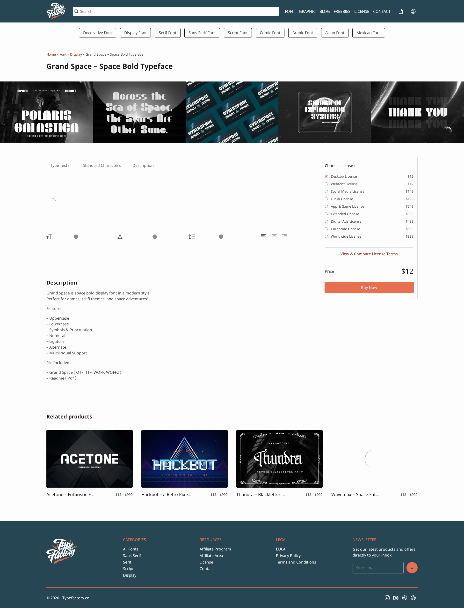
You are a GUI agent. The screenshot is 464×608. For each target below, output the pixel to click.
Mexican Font (368, 32)
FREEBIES (342, 11)
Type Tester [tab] (60, 165)
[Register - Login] (413, 11)
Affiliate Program (215, 549)
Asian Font (334, 32)
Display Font (135, 32)
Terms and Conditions (296, 562)
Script (128, 568)
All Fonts (130, 549)
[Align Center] (275, 237)
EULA (280, 549)
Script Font (238, 32)
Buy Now (369, 287)
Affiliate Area (211, 555)
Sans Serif (132, 555)
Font (62, 54)
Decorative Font (97, 32)
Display (76, 54)
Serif (127, 562)
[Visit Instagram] (387, 597)
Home (51, 54)
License (206, 562)
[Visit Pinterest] (413, 597)
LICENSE (361, 11)
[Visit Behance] (396, 597)
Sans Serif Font (202, 32)
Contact (207, 568)
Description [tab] (143, 165)
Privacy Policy (288, 555)
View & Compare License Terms (369, 253)
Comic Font (270, 32)
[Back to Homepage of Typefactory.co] (56, 11)
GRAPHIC (307, 11)
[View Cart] (400, 11)
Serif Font (167, 32)
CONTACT (382, 11)
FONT (290, 11)
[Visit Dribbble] (404, 597)
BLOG (324, 11)
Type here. (103, 203)
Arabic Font (302, 32)
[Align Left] (264, 237)
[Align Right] (285, 237)
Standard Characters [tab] (102, 165)
